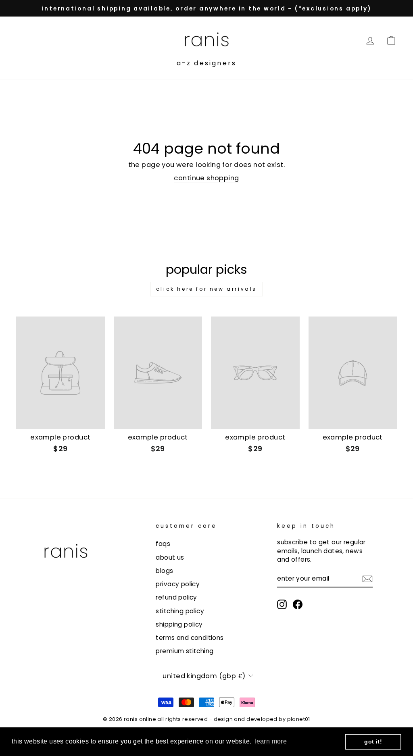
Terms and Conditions (189, 637)
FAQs (163, 543)
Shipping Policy (179, 624)
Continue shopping (206, 178)
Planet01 (298, 719)
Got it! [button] (373, 741)
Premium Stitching (184, 651)
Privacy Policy (178, 584)
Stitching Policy (180, 611)
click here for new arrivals (206, 288)
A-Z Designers (207, 63)
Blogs (164, 570)
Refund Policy (176, 597)
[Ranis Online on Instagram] (282, 604)
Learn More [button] (270, 741)
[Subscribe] (367, 578)
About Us (170, 557)
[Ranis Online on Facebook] (297, 604)
